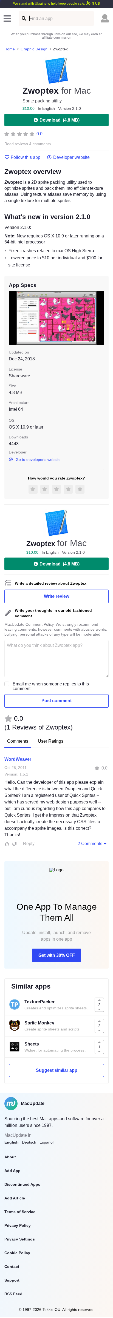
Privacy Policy (17, 1225)
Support (11, 1280)
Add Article (14, 1198)
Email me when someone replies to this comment (51, 686)
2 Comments (90, 843)
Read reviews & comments (27, 144)
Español (46, 1142)
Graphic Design (34, 49)
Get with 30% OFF (56, 955)
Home (9, 49)
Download (59, 120)
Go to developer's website (38, 459)
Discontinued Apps (22, 1184)
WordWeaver (17, 759)
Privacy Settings (19, 1239)
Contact (11, 1266)
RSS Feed (13, 1293)
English (11, 1142)
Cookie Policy (17, 1252)
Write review (56, 596)
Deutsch (29, 1142)
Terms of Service (19, 1211)
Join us (93, 3)
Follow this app (25, 157)
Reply (29, 843)
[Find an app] (23, 18)
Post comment (56, 700)
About (10, 1157)
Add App (12, 1170)
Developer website (71, 157)
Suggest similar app (56, 1070)
